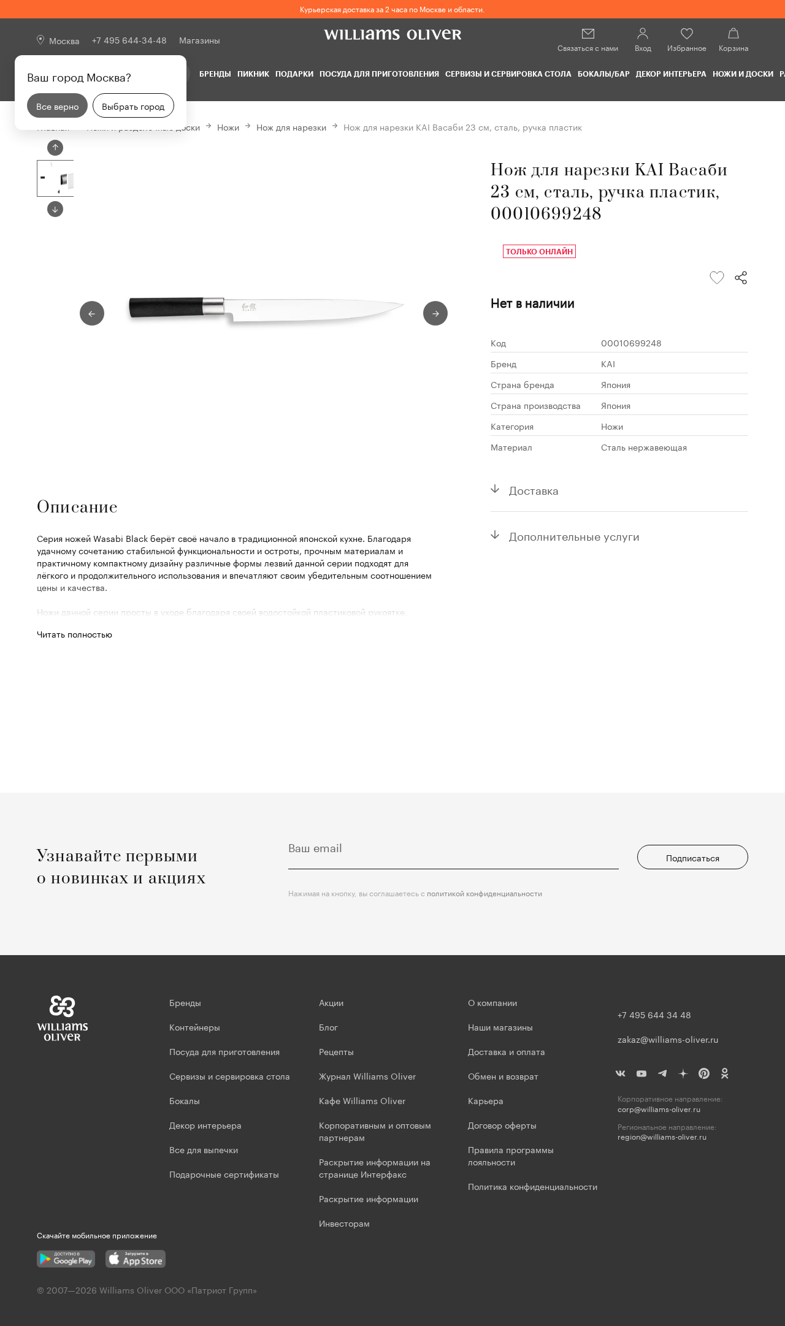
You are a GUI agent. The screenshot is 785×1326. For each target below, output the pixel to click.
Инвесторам (345, 1222)
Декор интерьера (671, 73)
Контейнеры (194, 1026)
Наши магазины (500, 1026)
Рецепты (336, 1050)
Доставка (534, 488)
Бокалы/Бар (604, 73)
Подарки (294, 73)
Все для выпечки (203, 1149)
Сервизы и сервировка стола (508, 73)
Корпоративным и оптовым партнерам (375, 1130)
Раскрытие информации (368, 1198)
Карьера (486, 1100)
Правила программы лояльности (511, 1155)
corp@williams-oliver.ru (659, 1108)
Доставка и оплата (506, 1050)
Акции (331, 1001)
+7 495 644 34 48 (654, 1014)
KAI (608, 363)
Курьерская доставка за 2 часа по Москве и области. (392, 8)
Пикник (253, 73)
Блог (328, 1026)
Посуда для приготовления (379, 73)
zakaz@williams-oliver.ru (668, 1038)
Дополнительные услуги (574, 534)
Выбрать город (133, 105)
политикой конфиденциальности (484, 892)
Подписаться (692, 857)
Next (55, 209)
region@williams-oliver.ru (662, 1136)
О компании (492, 1001)
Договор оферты (502, 1124)
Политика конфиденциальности (532, 1185)
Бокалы (184, 1100)
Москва (64, 40)
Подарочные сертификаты (224, 1173)
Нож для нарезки (291, 126)
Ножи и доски (743, 73)
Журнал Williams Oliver (367, 1075)
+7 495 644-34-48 (129, 39)
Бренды (215, 73)
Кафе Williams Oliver (362, 1100)
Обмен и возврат (503, 1075)
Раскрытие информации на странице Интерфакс (375, 1167)
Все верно (57, 105)
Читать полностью (74, 633)
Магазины (199, 39)
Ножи (228, 126)
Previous (55, 148)
